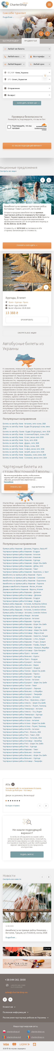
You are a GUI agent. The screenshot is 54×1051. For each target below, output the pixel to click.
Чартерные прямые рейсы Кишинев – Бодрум (21, 551)
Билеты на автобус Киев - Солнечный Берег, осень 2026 (26, 434)
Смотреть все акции (8, 171)
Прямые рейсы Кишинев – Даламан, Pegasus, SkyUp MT (25, 548)
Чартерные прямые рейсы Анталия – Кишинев (21, 557)
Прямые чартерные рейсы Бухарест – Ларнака (22, 688)
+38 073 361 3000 (18, 985)
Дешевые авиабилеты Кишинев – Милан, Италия (22, 586)
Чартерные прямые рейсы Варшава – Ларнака (22, 717)
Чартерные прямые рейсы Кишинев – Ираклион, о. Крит (26, 572)
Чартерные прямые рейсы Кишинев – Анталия (21, 554)
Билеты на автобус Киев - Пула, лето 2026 (20, 440)
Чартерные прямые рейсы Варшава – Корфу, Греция (24, 645)
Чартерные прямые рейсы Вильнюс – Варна (21, 665)
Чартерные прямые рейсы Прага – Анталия (20, 653)
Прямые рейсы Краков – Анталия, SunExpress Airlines (24, 607)
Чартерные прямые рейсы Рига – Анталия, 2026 (22, 738)
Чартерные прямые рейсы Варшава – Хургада (21, 621)
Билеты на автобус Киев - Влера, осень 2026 (21, 446)
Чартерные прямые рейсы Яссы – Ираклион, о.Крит (24, 700)
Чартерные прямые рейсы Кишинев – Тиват (20, 569)
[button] (41, 33)
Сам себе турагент (14, 13)
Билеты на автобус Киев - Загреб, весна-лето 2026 (23, 452)
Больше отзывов (12, 806)
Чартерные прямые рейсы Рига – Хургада (20, 746)
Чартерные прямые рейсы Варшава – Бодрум (21, 598)
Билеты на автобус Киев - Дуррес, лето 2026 (21, 443)
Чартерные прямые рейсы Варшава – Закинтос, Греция (25, 636)
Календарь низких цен (27, 103)
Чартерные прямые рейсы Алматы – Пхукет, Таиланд (24, 706)
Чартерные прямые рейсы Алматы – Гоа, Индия (22, 711)
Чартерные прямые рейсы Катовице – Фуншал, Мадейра (26, 647)
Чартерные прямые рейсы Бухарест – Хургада (21, 677)
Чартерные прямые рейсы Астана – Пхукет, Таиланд (24, 726)
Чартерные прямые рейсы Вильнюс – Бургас (21, 656)
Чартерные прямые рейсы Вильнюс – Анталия (22, 752)
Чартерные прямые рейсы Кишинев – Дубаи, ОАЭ (23, 566)
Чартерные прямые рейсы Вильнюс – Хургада (21, 758)
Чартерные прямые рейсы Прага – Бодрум (20, 659)
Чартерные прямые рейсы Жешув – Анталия (21, 615)
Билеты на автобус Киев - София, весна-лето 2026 (23, 449)
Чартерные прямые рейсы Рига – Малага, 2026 (22, 732)
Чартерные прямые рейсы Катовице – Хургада (22, 627)
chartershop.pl (13, 1031)
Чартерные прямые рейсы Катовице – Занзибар (22, 741)
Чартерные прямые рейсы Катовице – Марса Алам (23, 633)
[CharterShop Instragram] (10, 999)
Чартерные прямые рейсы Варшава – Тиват (20, 749)
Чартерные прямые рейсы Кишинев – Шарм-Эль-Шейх (25, 563)
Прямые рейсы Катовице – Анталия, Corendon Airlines (25, 612)
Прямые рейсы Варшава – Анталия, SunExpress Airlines (25, 604)
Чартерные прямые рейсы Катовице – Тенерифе (22, 761)
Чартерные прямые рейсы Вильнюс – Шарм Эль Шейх (25, 755)
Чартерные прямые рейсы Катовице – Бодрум (21, 601)
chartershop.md (14, 1037)
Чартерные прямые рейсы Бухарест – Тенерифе (22, 694)
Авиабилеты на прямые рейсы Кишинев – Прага (22, 575)
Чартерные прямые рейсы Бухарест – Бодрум (21, 668)
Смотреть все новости (12, 879)
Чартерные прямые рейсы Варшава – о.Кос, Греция (24, 639)
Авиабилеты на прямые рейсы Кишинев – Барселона (24, 580)
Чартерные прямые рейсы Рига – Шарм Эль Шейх (23, 743)
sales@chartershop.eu (16, 992)
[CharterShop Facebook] (5, 999)
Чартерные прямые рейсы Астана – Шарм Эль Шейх (24, 723)
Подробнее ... (8, 17)
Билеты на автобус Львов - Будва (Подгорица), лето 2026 (26, 431)
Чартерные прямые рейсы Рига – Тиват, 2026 (21, 735)
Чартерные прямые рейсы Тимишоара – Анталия (23, 709)
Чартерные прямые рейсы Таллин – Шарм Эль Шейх (24, 671)
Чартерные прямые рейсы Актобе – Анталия (21, 729)
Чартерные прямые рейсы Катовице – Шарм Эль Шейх (25, 630)
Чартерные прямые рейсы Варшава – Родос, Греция (24, 642)
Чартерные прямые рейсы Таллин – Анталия (21, 679)
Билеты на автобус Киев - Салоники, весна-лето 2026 (25, 458)
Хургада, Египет (16, 297)
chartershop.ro (37, 1037)
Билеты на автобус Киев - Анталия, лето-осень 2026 (24, 423)
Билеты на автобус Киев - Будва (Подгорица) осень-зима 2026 (26, 427)
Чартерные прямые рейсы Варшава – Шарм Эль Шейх (25, 624)
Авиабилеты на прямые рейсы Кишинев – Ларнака (23, 583)
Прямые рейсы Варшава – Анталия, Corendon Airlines (24, 610)
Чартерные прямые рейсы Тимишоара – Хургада (23, 714)
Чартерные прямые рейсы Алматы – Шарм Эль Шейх (24, 703)
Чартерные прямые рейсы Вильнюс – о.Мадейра (23, 691)
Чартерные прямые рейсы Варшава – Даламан (22, 592)
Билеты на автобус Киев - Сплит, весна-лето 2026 (23, 437)
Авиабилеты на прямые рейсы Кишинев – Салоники (24, 578)
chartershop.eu (38, 1031)
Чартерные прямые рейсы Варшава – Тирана (21, 674)
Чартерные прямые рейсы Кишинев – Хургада (21, 560)
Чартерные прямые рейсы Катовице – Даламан (22, 595)
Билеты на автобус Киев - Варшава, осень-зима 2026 (24, 455)
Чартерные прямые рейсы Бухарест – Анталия (22, 662)
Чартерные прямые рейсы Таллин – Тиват (20, 685)
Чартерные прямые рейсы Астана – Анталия (21, 720)
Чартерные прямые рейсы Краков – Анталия (21, 618)
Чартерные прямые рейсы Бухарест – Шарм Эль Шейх (25, 682)
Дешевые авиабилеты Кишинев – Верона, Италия (23, 589)
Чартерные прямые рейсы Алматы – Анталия (21, 697)
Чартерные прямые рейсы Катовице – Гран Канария (24, 650)
